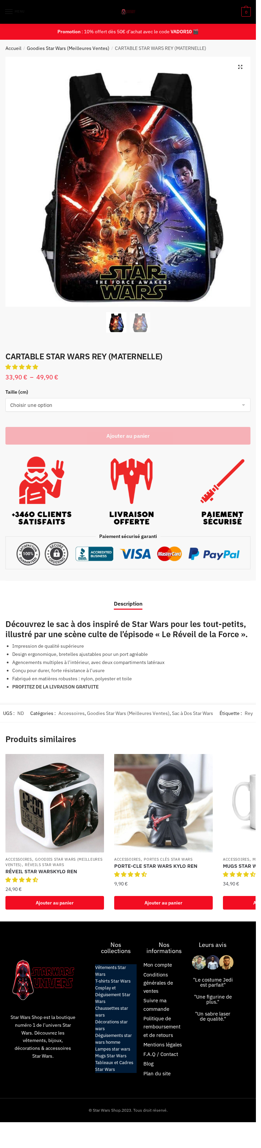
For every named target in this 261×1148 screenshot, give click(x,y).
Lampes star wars (112, 1049)
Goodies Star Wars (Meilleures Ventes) (68, 48)
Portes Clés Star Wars (168, 859)
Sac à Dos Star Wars (192, 713)
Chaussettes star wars (111, 1011)
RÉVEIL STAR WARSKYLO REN (41, 871)
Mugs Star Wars (110, 1056)
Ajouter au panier (128, 435)
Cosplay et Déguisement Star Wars (112, 994)
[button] (240, 66)
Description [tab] (128, 603)
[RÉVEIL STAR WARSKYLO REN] (54, 803)
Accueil (13, 48)
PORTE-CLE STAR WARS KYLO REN (155, 866)
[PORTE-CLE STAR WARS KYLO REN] (163, 803)
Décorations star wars (111, 1025)
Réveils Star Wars (44, 864)
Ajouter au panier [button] (55, 903)
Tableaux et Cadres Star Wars (114, 1066)
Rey (249, 713)
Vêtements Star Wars (110, 971)
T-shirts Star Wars (112, 981)
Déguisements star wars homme (113, 1039)
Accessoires (71, 713)
